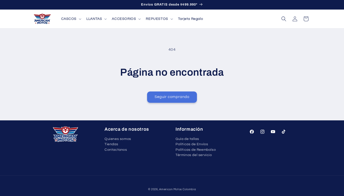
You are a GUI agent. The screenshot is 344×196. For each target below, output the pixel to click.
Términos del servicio (194, 155)
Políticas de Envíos (192, 144)
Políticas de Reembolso (196, 150)
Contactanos (116, 150)
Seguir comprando (172, 97)
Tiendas (111, 144)
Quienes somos (118, 139)
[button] (71, 19)
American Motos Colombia (177, 189)
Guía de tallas (187, 139)
